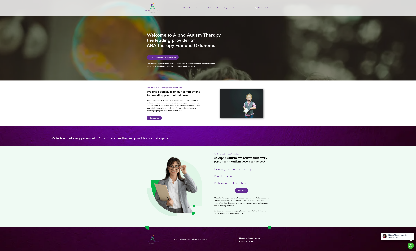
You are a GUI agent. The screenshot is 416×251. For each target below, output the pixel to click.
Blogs (225, 8)
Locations (249, 8)
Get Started (213, 8)
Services (199, 8)
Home (175, 8)
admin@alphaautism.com (250, 238)
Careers (236, 8)
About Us (187, 8)
